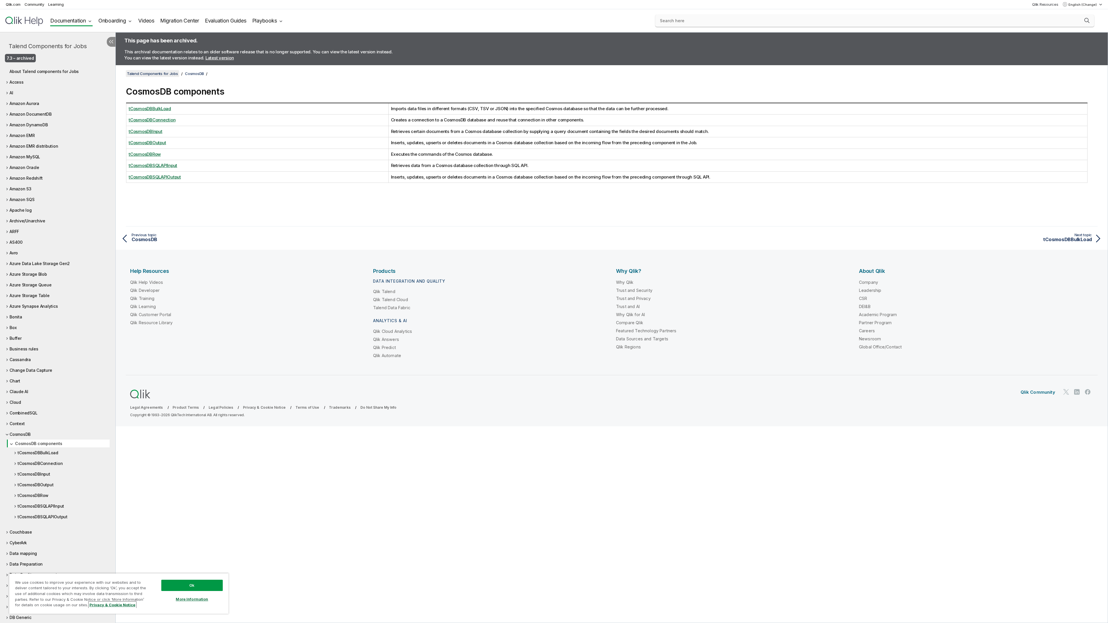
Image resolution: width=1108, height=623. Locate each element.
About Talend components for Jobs (44, 71)
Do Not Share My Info (378, 407)
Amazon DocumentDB (31, 114)
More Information (192, 599)
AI (11, 92)
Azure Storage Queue (30, 284)
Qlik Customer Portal (150, 314)
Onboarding (112, 21)
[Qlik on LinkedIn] (1077, 391)
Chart (15, 380)
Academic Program (878, 314)
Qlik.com (13, 4)
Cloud (15, 402)
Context (17, 423)
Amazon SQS (22, 199)
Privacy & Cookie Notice (264, 407)
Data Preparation (26, 564)
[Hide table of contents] (111, 42)
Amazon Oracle (24, 167)
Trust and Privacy (633, 298)
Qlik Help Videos (146, 282)
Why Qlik (624, 282)
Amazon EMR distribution (34, 146)
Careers (867, 330)
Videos (146, 21)
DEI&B (865, 306)
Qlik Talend (384, 291)
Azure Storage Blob (28, 274)
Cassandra (20, 359)
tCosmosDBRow (33, 495)
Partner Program (875, 322)
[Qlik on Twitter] (1066, 391)
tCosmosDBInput (34, 474)
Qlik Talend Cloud (390, 299)
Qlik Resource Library (151, 322)
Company (868, 282)
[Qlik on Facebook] (1087, 391)
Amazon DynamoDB (29, 124)
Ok (191, 585)
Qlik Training (142, 298)
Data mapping (23, 553)
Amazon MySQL (25, 156)
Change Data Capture (31, 370)
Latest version (219, 58)
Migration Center (179, 21)
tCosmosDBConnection (40, 463)
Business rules (24, 348)
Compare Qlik (629, 322)
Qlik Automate (387, 355)
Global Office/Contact (880, 346)
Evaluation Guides (225, 21)
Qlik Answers (386, 339)
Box (13, 327)
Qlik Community (1038, 392)
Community (34, 4)
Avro (14, 252)
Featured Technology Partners (646, 330)
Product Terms (186, 407)
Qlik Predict (384, 347)
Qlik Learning (143, 306)
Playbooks (264, 21)
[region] (119, 593)
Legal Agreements (146, 407)
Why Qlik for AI (630, 314)
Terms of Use (307, 407)
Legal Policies (221, 407)
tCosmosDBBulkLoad (38, 452)
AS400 (16, 242)
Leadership (870, 290)
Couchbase (21, 532)
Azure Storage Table (29, 295)
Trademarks (340, 407)
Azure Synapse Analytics (34, 306)
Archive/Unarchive (27, 220)
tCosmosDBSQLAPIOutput (43, 516)
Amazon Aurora (24, 103)
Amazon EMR (22, 135)
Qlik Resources (1045, 4)
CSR (863, 298)
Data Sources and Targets (642, 338)
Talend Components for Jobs (48, 46)
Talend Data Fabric (391, 307)
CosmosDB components (38, 443)
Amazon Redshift (26, 178)
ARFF (14, 231)
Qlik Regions (628, 346)
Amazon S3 (20, 188)
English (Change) (1083, 5)
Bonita (16, 316)
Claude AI (19, 391)
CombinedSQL (23, 412)
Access (17, 82)
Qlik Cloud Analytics (392, 331)
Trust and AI (628, 306)
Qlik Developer (145, 290)
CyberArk (18, 542)
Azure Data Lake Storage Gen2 (40, 263)
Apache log (21, 210)
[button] (1087, 20)
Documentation (68, 21)
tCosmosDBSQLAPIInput (41, 506)
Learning (55, 4)
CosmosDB (20, 434)
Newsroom (870, 338)
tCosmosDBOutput (35, 484)
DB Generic (20, 617)
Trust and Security (634, 290)
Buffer (16, 338)
